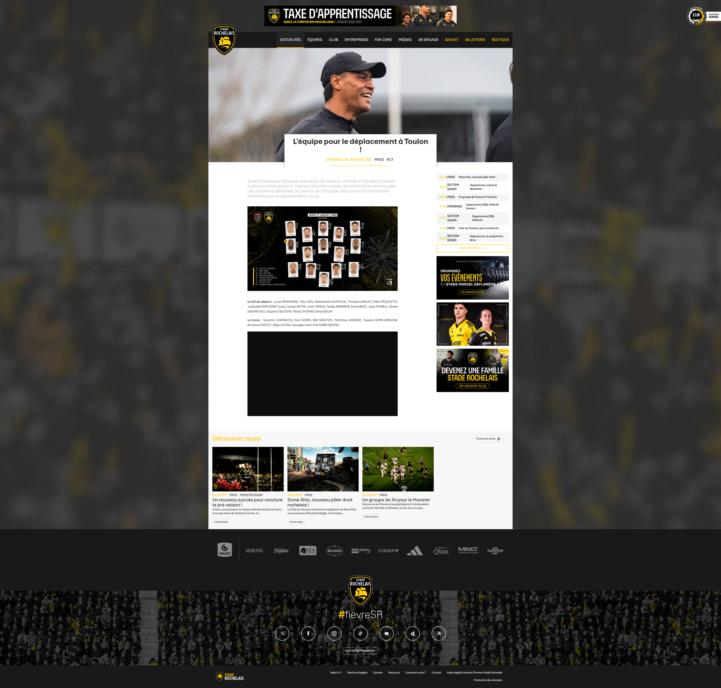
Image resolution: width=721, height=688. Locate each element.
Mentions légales (357, 673)
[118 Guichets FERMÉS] (704, 25)
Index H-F (336, 673)
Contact (436, 673)
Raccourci (394, 673)
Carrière (378, 673)
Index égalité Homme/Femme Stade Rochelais (474, 673)
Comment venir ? (416, 673)
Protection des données (488, 680)
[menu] (290, 40)
